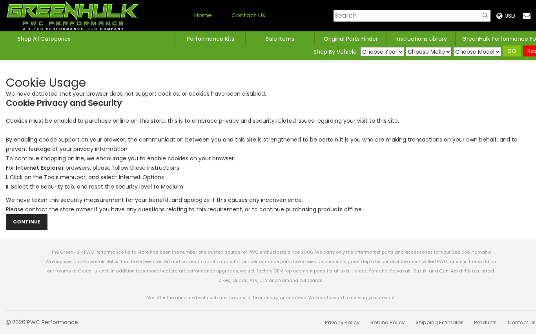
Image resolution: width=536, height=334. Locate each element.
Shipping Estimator (439, 322)
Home (203, 15)
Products (485, 322)
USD (510, 16)
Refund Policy (387, 322)
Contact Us (248, 15)
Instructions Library (421, 39)
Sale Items (280, 39)
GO (511, 51)
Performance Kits (210, 39)
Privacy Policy (342, 322)
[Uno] (73, 15)
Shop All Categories (44, 39)
